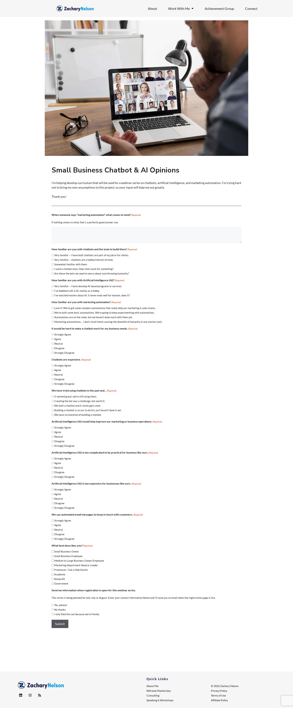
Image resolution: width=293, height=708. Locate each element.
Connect (251, 8)
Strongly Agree (62, 334)
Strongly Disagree (64, 352)
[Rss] (40, 695)
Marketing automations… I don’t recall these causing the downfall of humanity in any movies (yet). (108, 321)
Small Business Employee (68, 556)
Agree (57, 339)
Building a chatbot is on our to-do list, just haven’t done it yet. (88, 410)
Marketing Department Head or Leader (76, 565)
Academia (59, 574)
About (152, 8)
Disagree (59, 348)
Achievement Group (219, 8)
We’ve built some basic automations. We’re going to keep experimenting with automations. (104, 312)
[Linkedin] (21, 695)
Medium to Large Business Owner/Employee (79, 560)
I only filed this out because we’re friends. (77, 614)
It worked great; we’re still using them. (75, 396)
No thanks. (60, 609)
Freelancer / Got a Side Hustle (71, 569)
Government (61, 583)
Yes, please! (60, 605)
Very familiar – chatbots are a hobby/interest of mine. (83, 259)
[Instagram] (30, 695)
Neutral (58, 343)
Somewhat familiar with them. (70, 264)
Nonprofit (59, 578)
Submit (60, 624)
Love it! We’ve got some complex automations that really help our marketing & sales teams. (105, 308)
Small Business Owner (66, 551)
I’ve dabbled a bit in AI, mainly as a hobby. (77, 290)
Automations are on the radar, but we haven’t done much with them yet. (93, 317)
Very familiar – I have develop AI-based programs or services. (88, 286)
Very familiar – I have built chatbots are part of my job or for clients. (91, 255)
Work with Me (179, 8)
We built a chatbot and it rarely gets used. (77, 405)
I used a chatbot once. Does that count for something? (83, 268)
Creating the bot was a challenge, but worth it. (79, 401)
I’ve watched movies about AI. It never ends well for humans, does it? (92, 295)
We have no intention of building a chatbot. (78, 414)
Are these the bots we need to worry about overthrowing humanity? (91, 273)
